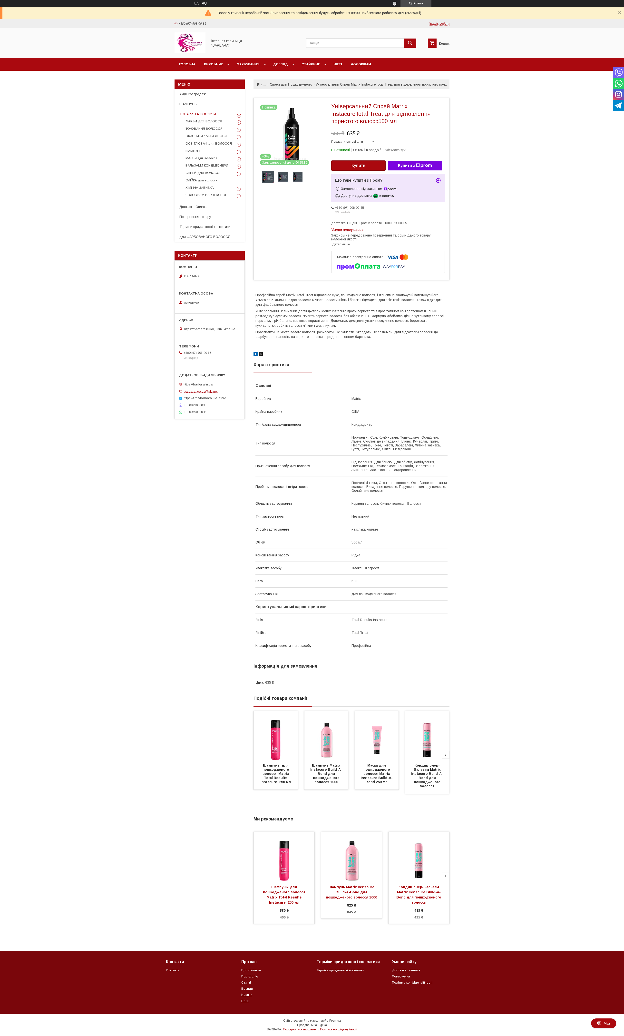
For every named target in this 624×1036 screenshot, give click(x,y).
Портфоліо (249, 976)
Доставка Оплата (193, 207)
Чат (607, 1023)
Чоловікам (361, 64)
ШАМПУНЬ (188, 104)
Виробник (213, 64)
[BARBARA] (190, 52)
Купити (358, 165)
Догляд (280, 64)
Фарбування (248, 64)
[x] (261, 355)
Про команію (251, 970)
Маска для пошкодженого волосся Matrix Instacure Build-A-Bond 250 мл (377, 773)
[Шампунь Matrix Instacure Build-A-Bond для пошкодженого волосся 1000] (326, 735)
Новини (246, 995)
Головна (187, 64)
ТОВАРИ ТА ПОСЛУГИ (197, 114)
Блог (245, 1001)
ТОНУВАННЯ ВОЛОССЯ (204, 128)
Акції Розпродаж (192, 94)
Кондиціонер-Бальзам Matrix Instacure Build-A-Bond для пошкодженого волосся (427, 775)
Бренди (247, 988)
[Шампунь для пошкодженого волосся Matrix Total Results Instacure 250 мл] (276, 735)
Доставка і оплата (406, 970)
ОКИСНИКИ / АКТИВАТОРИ (206, 136)
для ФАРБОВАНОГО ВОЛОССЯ (204, 237)
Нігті (337, 64)
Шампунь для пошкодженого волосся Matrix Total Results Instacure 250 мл (276, 773)
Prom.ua (335, 1020)
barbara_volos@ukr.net (200, 391)
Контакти (172, 970)
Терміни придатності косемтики (340, 970)
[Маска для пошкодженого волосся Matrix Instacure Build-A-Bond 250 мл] (377, 735)
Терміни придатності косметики (204, 227)
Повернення (401, 976)
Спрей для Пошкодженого (291, 84)
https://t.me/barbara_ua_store (205, 398)
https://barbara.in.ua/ (198, 384)
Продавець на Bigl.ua (312, 1025)
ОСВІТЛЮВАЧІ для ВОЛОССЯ (208, 143)
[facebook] (256, 355)
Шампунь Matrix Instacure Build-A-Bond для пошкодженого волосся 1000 (326, 773)
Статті (246, 982)
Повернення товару (195, 217)
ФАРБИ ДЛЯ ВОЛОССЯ (203, 121)
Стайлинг (311, 64)
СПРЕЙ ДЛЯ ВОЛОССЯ (203, 173)
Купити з (406, 165)
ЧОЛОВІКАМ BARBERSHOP (206, 195)
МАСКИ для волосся (201, 158)
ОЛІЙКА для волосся (201, 180)
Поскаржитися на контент (300, 1029)
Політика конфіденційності (412, 982)
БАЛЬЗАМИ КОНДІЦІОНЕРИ (206, 165)
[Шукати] (410, 43)
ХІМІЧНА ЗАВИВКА (199, 187)
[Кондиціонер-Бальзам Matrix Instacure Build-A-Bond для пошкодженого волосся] (427, 735)
